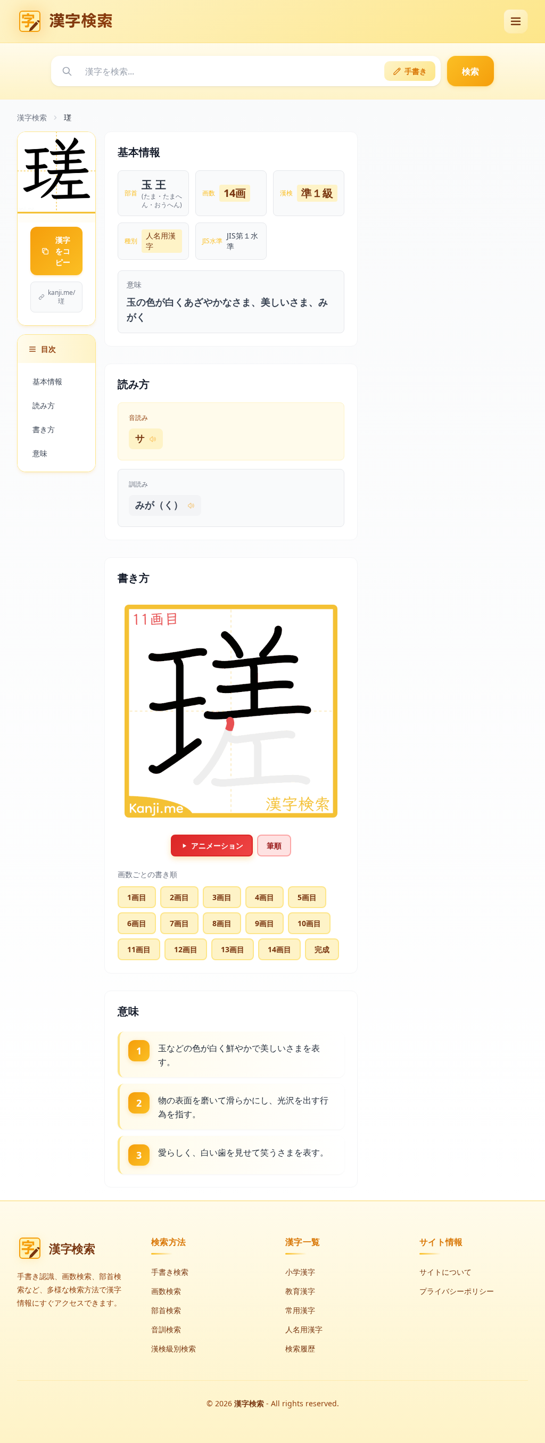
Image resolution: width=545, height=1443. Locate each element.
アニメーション (217, 845)
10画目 (309, 923)
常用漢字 (300, 1310)
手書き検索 (169, 1272)
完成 (322, 949)
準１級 (317, 193)
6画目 (136, 923)
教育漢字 (300, 1291)
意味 (39, 453)
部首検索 (166, 1310)
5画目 (307, 897)
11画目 (139, 949)
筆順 (274, 845)
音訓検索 (166, 1329)
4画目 (264, 897)
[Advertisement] (448, 198)
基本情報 (47, 381)
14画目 (279, 949)
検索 (470, 71)
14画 (235, 193)
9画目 (264, 923)
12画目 (185, 949)
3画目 (222, 897)
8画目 (222, 923)
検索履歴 (300, 1348)
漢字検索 (32, 117)
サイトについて (445, 1272)
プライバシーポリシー (456, 1291)
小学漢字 (300, 1272)
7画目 (179, 923)
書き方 (43, 429)
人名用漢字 (161, 240)
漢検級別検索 (173, 1348)
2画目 (179, 897)
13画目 (232, 949)
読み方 (43, 405)
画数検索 (166, 1291)
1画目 (136, 897)
